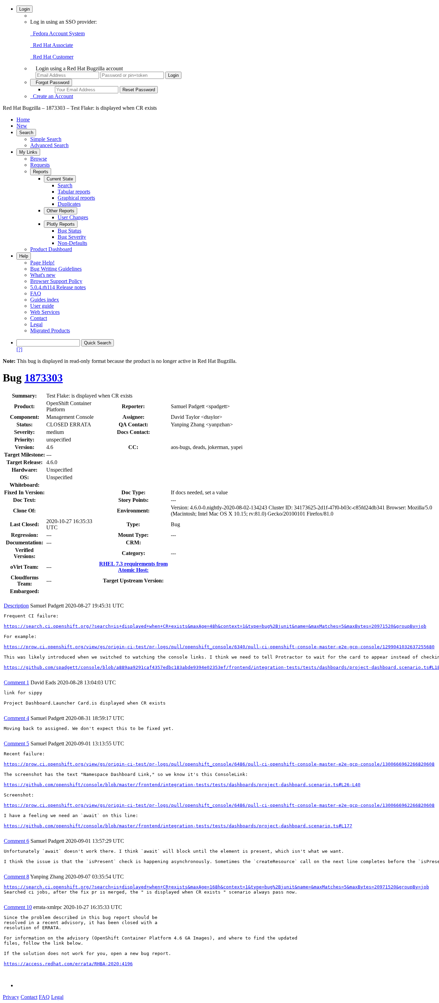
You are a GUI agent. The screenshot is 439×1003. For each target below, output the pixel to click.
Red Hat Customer (51, 57)
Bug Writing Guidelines (56, 269)
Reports (40, 171)
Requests (40, 165)
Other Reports (60, 210)
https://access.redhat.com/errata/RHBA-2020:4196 (68, 963)
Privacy (11, 997)
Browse (38, 159)
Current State (60, 178)
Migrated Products (50, 330)
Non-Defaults (72, 243)
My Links (28, 152)
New (21, 126)
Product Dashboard (51, 249)
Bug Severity (72, 237)
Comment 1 (16, 682)
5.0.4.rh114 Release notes (58, 287)
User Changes (73, 217)
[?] (19, 349)
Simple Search (45, 139)
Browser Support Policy (56, 281)
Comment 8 (16, 877)
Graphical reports (76, 198)
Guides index (44, 300)
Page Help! (42, 263)
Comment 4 (16, 718)
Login (24, 9)
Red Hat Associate (51, 45)
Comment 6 (16, 841)
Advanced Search (49, 145)
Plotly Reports (61, 224)
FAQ (35, 293)
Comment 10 (18, 907)
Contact (38, 318)
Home (23, 119)
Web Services (45, 312)
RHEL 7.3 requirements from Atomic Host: (133, 567)
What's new (43, 275)
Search (26, 132)
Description (16, 606)
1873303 (43, 377)
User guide (42, 306)
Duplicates (69, 204)
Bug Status (69, 231)
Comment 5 (16, 743)
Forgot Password (51, 82)
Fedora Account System (57, 33)
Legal (36, 324)
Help (23, 256)
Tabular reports (74, 191)
